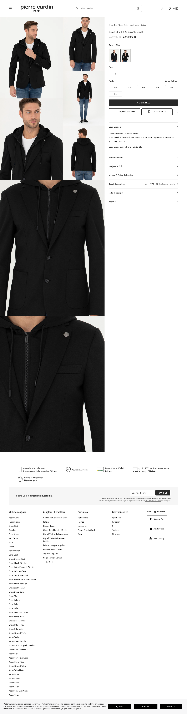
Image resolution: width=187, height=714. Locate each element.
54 (171, 87)
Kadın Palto (14, 682)
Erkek (120, 25)
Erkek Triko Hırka (16, 624)
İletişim (46, 521)
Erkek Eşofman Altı (17, 587)
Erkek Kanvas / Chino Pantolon (22, 579)
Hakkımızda (83, 517)
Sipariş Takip (49, 525)
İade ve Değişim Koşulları (54, 545)
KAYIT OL (162, 492)
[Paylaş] (176, 111)
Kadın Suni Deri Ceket (18, 690)
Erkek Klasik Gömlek (17, 563)
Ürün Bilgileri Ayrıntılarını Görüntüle (125, 146)
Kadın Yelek (14, 686)
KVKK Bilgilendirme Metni (153, 501)
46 (115, 87)
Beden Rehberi (171, 81)
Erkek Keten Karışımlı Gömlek (21, 567)
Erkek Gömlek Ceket (17, 571)
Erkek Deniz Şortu (16, 591)
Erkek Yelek (14, 608)
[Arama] (77, 8)
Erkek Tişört (14, 525)
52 (157, 87)
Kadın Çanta (14, 517)
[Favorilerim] (169, 8)
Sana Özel (13, 554)
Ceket (143, 25)
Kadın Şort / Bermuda (18, 657)
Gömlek (12, 530)
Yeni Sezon (13, 538)
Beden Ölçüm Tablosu (52, 549)
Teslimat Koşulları (50, 553)
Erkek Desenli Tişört (17, 558)
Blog (80, 534)
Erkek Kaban (14, 600)
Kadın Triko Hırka (16, 670)
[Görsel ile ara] (138, 8)
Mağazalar (82, 525)
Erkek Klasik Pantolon (18, 583)
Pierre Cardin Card (86, 530)
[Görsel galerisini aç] (31, 57)
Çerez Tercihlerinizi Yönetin (55, 530)
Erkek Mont (13, 596)
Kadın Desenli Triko (17, 666)
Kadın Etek (13, 653)
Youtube (115, 530)
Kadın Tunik (14, 637)
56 (115, 93)
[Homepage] (37, 8)
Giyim (126, 25)
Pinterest (116, 534)
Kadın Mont (14, 674)
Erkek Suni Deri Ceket (18, 612)
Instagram (116, 521)
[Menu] (10, 8)
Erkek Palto (13, 604)
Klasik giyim (134, 25)
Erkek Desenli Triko (17, 620)
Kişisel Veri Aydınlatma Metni (55, 534)
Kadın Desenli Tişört (17, 633)
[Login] (162, 8)
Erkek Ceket (14, 534)
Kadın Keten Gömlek (17, 641)
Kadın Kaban (14, 678)
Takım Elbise (14, 521)
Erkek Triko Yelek (16, 628)
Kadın (11, 546)
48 (129, 87)
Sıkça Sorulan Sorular (52, 557)
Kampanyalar (14, 550)
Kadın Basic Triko (16, 661)
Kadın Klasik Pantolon (18, 649)
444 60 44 (48, 561)
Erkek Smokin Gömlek (18, 575)
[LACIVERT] (114, 55)
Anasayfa (112, 25)
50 (143, 87)
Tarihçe (81, 521)
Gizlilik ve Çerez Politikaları (55, 517)
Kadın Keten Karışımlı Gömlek (22, 645)
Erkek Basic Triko (16, 616)
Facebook (116, 517)
